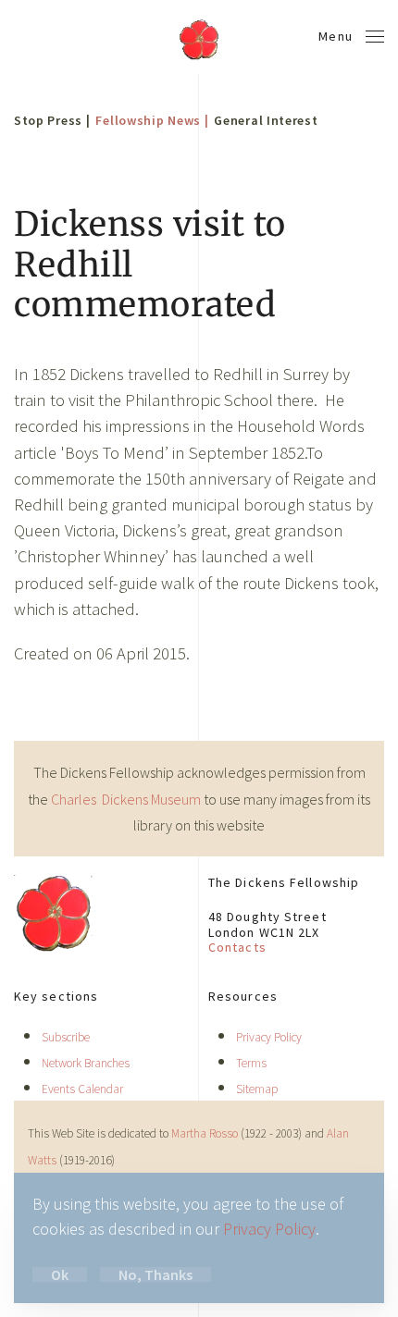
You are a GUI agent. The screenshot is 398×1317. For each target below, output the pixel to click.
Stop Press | (52, 120)
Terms (251, 1063)
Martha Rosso (204, 1133)
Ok (59, 1274)
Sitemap (257, 1089)
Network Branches (86, 1063)
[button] (351, 37)
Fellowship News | (151, 120)
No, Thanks (155, 1274)
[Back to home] (199, 37)
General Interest (265, 120)
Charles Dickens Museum (127, 799)
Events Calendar (82, 1089)
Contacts (237, 947)
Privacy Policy (269, 1037)
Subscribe (66, 1037)
